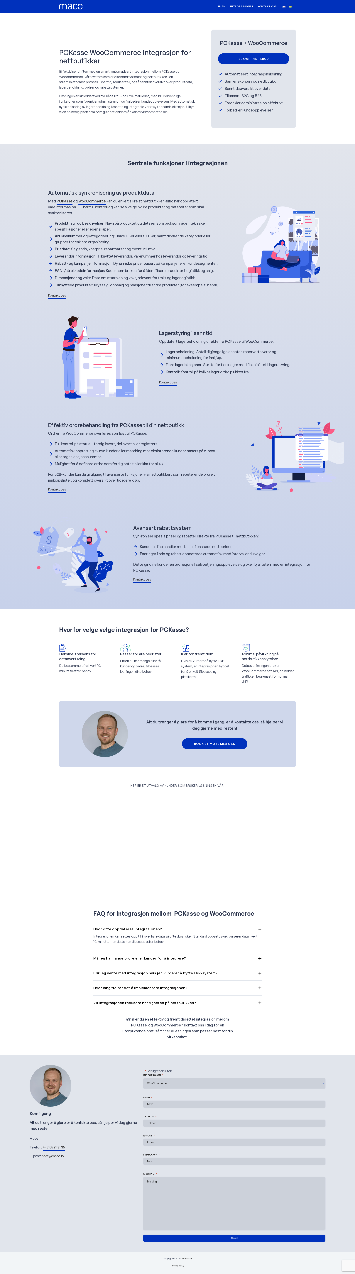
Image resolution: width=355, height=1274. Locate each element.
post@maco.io (53, 1156)
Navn (147, 1097)
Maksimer (187, 1258)
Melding (150, 1173)
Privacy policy (177, 1265)
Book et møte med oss (214, 744)
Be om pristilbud (254, 59)
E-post (149, 1135)
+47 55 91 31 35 (54, 1147)
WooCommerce (92, 201)
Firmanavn (151, 1154)
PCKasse (64, 201)
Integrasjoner (241, 6)
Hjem (222, 6)
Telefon (150, 1116)
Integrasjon (153, 1075)
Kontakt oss (267, 6)
